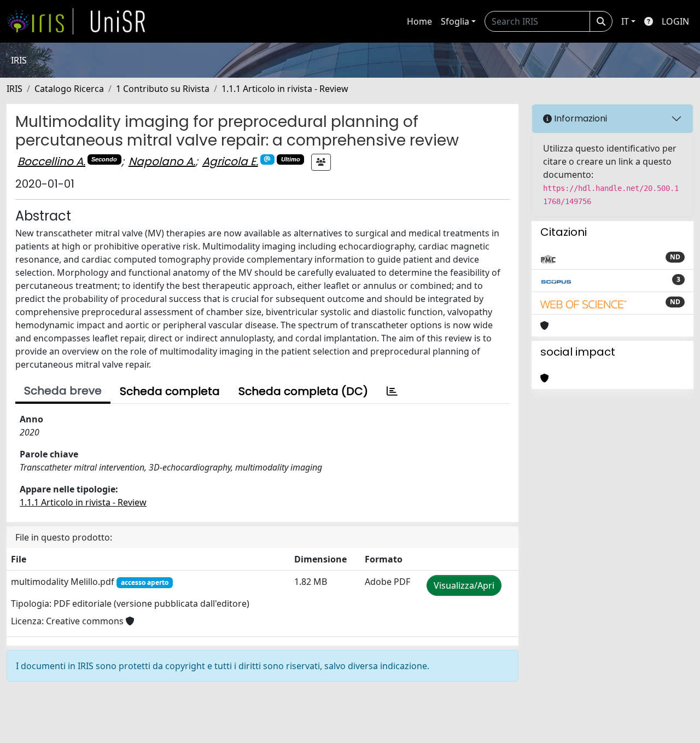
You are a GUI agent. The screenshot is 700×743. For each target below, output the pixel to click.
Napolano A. (162, 161)
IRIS (14, 89)
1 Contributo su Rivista (162, 89)
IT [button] (625, 21)
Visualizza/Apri (464, 585)
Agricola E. (230, 161)
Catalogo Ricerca (69, 89)
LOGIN (675, 21)
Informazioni (579, 118)
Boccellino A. (51, 161)
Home (419, 21)
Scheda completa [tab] (170, 391)
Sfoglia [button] (455, 21)
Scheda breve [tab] (63, 390)
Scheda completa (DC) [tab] (303, 391)
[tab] (392, 391)
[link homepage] (40, 21)
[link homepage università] (118, 21)
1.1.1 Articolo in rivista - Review (284, 89)
